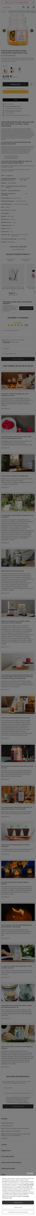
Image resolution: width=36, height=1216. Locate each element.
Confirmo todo (18, 1202)
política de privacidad (28, 1184)
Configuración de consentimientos (18, 1212)
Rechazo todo (18, 1207)
